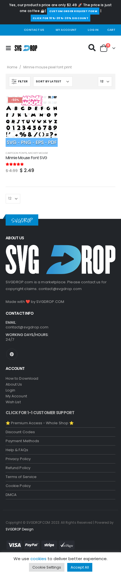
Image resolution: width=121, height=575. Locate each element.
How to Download (22, 378)
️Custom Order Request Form (73, 11)
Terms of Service (21, 476)
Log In (93, 30)
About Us (14, 384)
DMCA (11, 494)
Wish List (13, 402)
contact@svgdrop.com (60, 288)
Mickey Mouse (38, 153)
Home (12, 67)
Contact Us (34, 30)
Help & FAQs (17, 450)
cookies (38, 559)
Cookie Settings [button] (46, 567)
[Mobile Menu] (10, 48)
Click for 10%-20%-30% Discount (60, 18)
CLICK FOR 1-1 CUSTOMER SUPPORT (40, 413)
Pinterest (11, 354)
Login (10, 390)
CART (111, 30)
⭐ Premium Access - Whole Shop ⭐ (40, 423)
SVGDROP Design (19, 529)
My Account (66, 30)
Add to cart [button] (48, 104)
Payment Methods (22, 441)
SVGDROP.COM (50, 301)
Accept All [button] (80, 567)
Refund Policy (18, 467)
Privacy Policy (18, 459)
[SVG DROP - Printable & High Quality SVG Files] (26, 48)
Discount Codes (20, 432)
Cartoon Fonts (16, 153)
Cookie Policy (18, 485)
